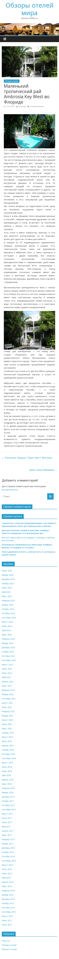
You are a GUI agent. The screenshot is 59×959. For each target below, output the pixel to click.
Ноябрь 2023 (8, 651)
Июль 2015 (7, 920)
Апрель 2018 (7, 779)
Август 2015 (7, 916)
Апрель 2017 (7, 831)
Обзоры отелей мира (30, 9)
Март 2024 (7, 634)
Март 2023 (7, 686)
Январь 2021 (7, 715)
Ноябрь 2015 (8, 903)
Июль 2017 (7, 818)
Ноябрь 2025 (8, 583)
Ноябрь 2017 (8, 801)
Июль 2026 (7, 570)
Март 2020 (7, 728)
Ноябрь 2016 (8, 852)
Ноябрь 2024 (8, 609)
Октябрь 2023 (8, 656)
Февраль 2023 (8, 690)
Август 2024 (7, 622)
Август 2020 (7, 720)
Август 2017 (7, 813)
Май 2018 (6, 775)
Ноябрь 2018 (8, 749)
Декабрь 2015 (8, 899)
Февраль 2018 (8, 788)
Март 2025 (7, 596)
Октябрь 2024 (8, 613)
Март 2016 (7, 886)
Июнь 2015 (7, 924)
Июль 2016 (7, 869)
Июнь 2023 (7, 673)
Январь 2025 (7, 604)
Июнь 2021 (7, 707)
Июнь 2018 (7, 771)
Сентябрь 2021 (9, 698)
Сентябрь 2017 (9, 809)
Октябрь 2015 (8, 907)
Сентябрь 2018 (9, 758)
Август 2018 (7, 762)
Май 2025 (6, 592)
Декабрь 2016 (8, 848)
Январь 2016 (7, 895)
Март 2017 (7, 835)
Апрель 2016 (7, 882)
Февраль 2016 (8, 890)
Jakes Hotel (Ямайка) (43, 470)
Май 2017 (6, 826)
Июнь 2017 (7, 822)
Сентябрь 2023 (9, 660)
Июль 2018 (7, 767)
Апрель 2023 (7, 681)
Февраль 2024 (8, 639)
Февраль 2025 (8, 600)
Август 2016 (7, 865)
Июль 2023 (7, 668)
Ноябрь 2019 (8, 732)
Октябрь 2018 (8, 754)
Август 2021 (7, 703)
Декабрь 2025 (8, 579)
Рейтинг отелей (9, 949)
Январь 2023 (7, 694)
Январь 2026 (7, 575)
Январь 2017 (7, 843)
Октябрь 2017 (8, 805)
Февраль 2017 (8, 839)
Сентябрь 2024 (9, 617)
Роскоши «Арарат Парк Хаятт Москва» (27, 457)
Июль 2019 (7, 741)
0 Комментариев (37, 106)
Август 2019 (7, 737)
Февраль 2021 (8, 711)
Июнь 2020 (7, 724)
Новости (6, 940)
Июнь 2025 (7, 587)
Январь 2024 (7, 643)
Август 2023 (7, 664)
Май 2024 (6, 630)
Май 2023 (6, 677)
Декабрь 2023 (8, 647)
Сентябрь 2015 (9, 912)
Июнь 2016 (7, 873)
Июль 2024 (7, 626)
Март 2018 (7, 784)
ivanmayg (22, 106)
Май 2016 (6, 877)
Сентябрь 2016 (9, 860)
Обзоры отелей (11, 81)
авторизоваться (10, 489)
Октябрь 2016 (8, 856)
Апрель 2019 (7, 745)
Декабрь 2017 (8, 796)
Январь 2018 (7, 792)
